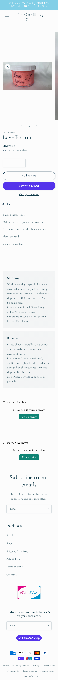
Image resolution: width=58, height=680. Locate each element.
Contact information (31, 676)
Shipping (6, 150)
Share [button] (9, 204)
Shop (9, 543)
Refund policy (49, 665)
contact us (27, 376)
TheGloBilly (16, 665)
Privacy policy (13, 671)
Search (10, 535)
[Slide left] (21, 126)
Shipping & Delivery (17, 550)
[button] (7, 16)
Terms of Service (15, 566)
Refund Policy (14, 558)
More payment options (29, 194)
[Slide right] (36, 126)
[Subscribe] (47, 509)
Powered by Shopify (30, 665)
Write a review (29, 416)
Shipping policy (47, 671)
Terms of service (30, 671)
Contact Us (12, 574)
